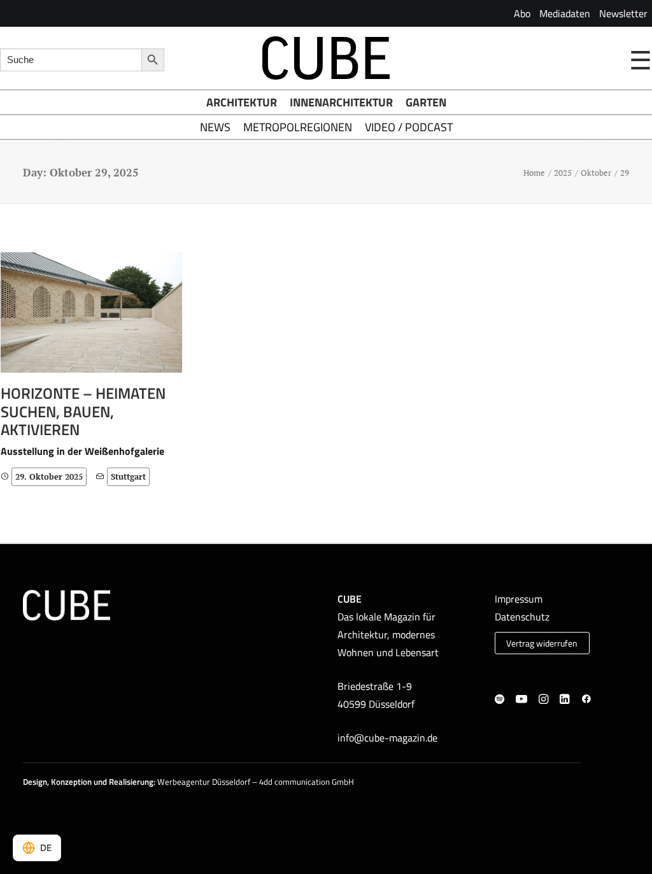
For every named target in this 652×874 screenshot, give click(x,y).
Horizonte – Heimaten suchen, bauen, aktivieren (83, 411)
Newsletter (623, 13)
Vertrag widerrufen (542, 643)
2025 (563, 172)
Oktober (596, 172)
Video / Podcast (409, 127)
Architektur (241, 102)
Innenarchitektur (341, 102)
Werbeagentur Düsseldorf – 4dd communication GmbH (255, 781)
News (215, 127)
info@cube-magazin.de (387, 737)
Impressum (518, 598)
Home (534, 172)
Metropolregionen (297, 127)
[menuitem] (522, 13)
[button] (91, 312)
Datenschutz (522, 616)
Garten (426, 102)
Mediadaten (564, 13)
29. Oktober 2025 (49, 476)
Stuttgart (128, 476)
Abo (522, 13)
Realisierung (131, 781)
